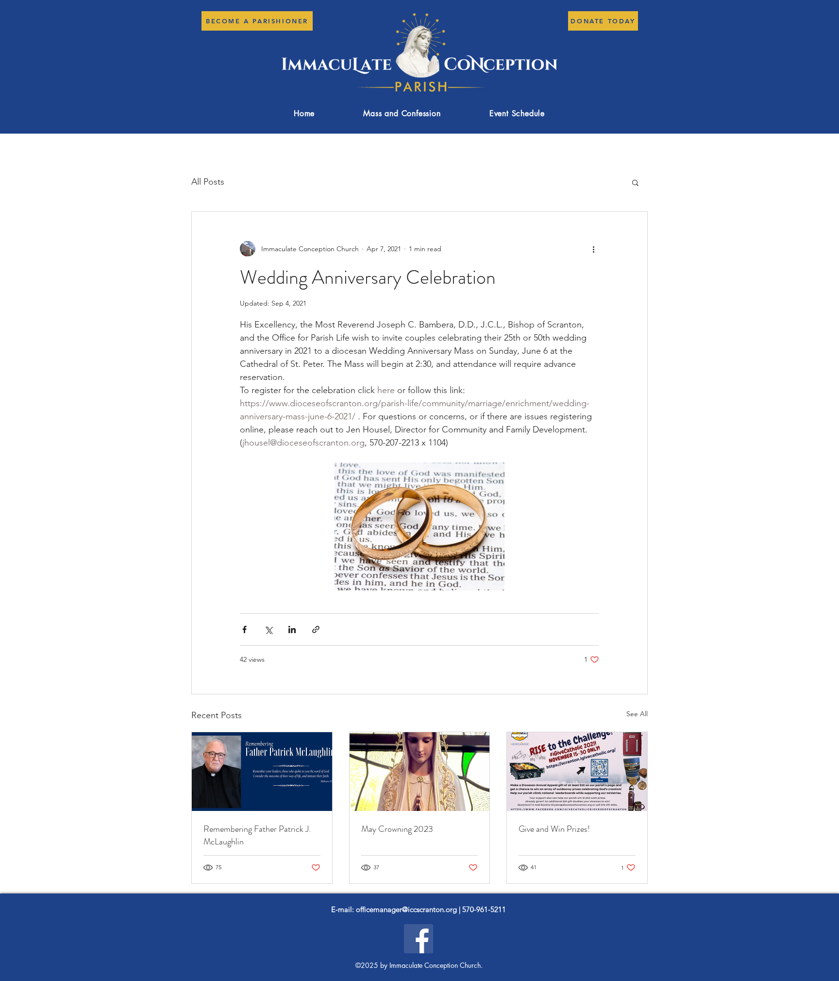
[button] (635, 182)
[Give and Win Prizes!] (577, 771)
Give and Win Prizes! (554, 829)
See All (637, 713)
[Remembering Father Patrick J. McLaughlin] (262, 771)
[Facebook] (418, 938)
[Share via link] (315, 629)
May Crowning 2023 (397, 829)
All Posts (207, 181)
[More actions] (593, 249)
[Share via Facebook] (244, 629)
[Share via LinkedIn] (292, 629)
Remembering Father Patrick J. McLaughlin (257, 835)
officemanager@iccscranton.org (406, 909)
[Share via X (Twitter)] (268, 629)
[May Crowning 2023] (420, 771)
